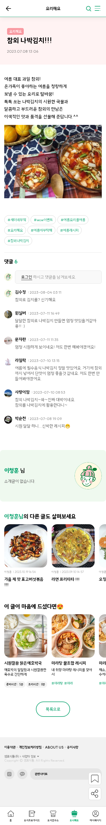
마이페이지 (95, 820)
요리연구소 (53, 820)
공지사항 (72, 747)
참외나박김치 (19, 240)
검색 (88, 8)
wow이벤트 (45, 220)
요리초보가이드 (32, 820)
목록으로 (8, 8)
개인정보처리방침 (30, 747)
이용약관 (10, 747)
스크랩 (39, 532)
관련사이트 (41, 774)
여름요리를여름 (74, 220)
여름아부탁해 (43, 230)
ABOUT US (54, 747)
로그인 (26, 277)
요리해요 (74, 820)
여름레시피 (71, 230)
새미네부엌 (18, 220)
